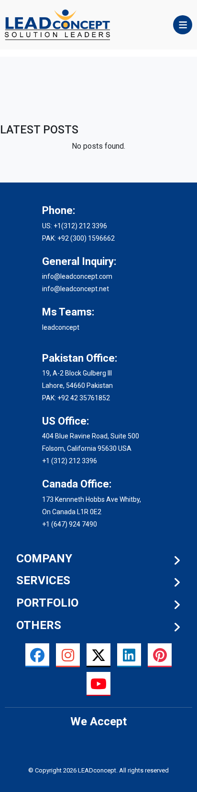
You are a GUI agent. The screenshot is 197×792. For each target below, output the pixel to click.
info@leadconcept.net (75, 289)
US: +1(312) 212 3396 (74, 226)
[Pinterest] (160, 655)
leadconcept (60, 327)
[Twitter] (98, 655)
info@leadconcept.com (77, 276)
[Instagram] (68, 655)
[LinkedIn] (129, 655)
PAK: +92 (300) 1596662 (78, 238)
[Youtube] (98, 684)
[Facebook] (37, 655)
